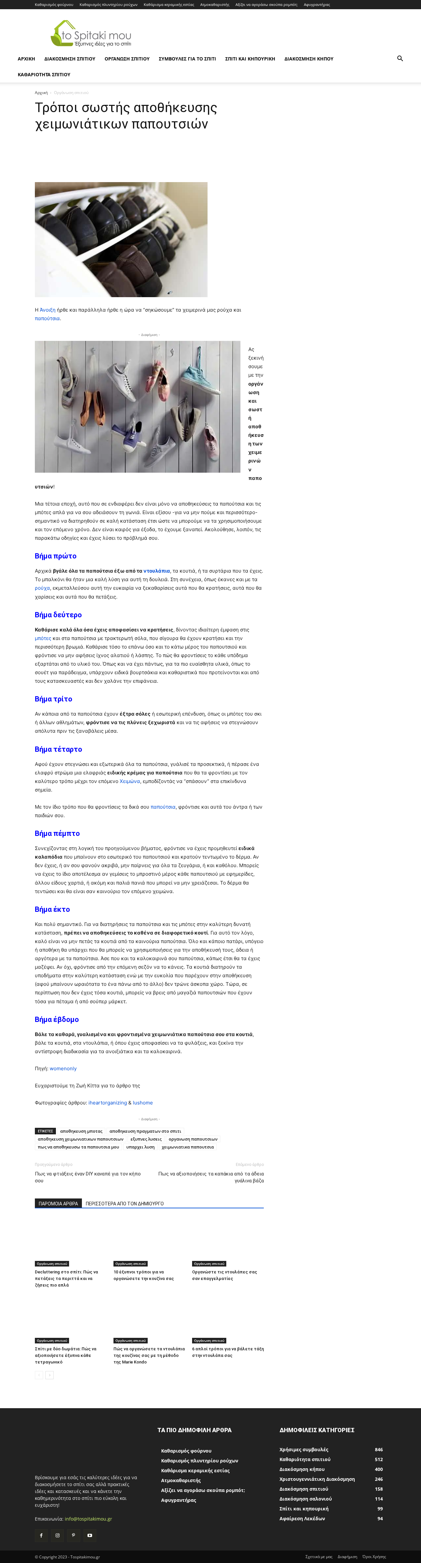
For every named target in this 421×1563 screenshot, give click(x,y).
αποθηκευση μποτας (81, 1131)
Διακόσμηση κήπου (309, 59)
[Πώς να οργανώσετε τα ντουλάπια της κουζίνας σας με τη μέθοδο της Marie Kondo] (149, 1318)
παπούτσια (47, 318)
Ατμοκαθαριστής (214, 4)
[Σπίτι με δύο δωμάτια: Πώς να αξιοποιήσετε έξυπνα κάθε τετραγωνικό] (71, 1318)
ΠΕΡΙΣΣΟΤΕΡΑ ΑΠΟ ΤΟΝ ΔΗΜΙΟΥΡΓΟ (125, 1203)
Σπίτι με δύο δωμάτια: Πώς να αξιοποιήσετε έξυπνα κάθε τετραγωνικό (65, 1355)
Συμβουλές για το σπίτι (187, 59)
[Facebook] (41, 1535)
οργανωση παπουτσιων (193, 1139)
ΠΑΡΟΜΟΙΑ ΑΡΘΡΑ (58, 1203)
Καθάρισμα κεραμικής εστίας (169, 4)
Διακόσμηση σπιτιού (69, 59)
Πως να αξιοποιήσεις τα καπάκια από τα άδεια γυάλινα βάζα (211, 1177)
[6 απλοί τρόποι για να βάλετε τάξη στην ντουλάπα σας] (228, 1318)
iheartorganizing (107, 1103)
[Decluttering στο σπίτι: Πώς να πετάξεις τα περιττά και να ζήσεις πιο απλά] (71, 1242)
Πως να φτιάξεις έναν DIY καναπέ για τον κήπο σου (88, 1177)
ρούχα (42, 588)
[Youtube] (90, 1535)
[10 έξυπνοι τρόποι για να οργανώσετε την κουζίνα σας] (149, 1242)
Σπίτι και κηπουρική (250, 59)
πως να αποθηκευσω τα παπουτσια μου (78, 1147)
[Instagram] (57, 1535)
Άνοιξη (48, 310)
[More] (271, 163)
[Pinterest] (73, 1535)
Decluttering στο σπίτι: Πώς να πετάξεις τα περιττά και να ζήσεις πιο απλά (66, 1278)
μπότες (44, 638)
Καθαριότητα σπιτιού (44, 74)
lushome (143, 1103)
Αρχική (41, 92)
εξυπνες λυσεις (146, 1139)
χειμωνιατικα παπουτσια (188, 1147)
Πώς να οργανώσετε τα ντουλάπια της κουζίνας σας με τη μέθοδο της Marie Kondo (149, 1355)
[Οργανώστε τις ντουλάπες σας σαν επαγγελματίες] (228, 1242)
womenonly (63, 1068)
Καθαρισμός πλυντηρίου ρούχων (108, 4)
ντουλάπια (156, 571)
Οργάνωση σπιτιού (127, 59)
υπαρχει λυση (140, 1147)
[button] (400, 59)
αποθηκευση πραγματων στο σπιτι (145, 1131)
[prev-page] (39, 1375)
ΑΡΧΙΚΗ (26, 59)
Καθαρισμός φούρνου (54, 4)
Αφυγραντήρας (317, 4)
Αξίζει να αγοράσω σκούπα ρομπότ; (266, 4)
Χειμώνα (130, 781)
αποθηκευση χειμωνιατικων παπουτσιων (80, 1139)
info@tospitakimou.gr (88, 1519)
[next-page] (49, 1375)
